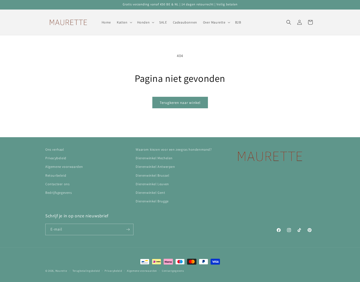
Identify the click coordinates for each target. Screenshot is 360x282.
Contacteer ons (57, 184)
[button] (124, 22)
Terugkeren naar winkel (180, 102)
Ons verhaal (54, 149)
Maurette (61, 270)
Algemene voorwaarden (64, 166)
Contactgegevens (173, 270)
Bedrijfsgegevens (58, 192)
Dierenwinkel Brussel (152, 175)
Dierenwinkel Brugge (152, 201)
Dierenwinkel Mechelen (154, 158)
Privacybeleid (55, 158)
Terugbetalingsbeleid (86, 270)
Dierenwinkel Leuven (152, 184)
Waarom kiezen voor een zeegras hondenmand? (174, 149)
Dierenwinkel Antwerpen (155, 166)
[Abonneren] (127, 229)
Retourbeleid (55, 175)
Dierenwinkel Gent (150, 192)
